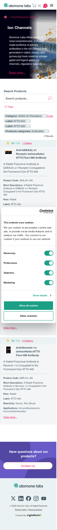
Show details (40, 295)
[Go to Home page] (17, 5)
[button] (28, 107)
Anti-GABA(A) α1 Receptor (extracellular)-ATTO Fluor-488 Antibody (31, 153)
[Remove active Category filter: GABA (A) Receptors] (44, 116)
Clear (50, 116)
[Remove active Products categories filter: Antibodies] (46, 131)
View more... (10, 328)
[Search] (45, 6)
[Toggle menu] (51, 5)
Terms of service (35, 509)
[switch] (48, 262)
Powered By (21, 515)
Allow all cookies (28, 305)
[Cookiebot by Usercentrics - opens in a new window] (40, 211)
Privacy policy (21, 509)
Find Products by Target (23, 17)
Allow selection (28, 316)
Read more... (17, 72)
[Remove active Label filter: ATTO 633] (28, 121)
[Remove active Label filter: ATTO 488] (28, 126)
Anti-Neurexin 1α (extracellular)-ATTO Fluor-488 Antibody (28, 351)
